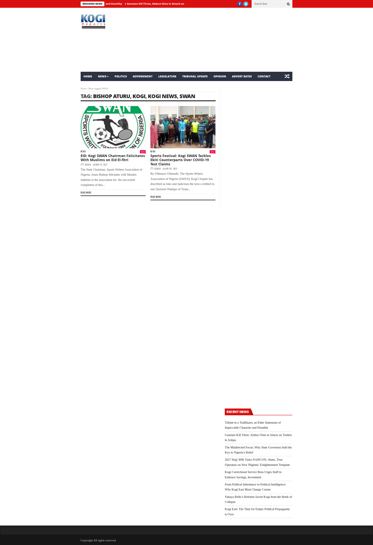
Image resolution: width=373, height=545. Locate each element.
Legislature (167, 76)
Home (88, 76)
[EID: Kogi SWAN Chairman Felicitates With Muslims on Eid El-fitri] (113, 127)
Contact (264, 76)
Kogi (138, 96)
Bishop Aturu (111, 96)
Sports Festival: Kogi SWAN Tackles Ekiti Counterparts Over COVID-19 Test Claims (180, 159)
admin (88, 164)
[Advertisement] (222, 40)
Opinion (220, 76)
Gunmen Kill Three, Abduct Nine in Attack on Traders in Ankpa (157, 3)
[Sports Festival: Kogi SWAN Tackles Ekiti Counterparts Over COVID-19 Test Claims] (182, 127)
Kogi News (162, 96)
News (102, 76)
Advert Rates (242, 76)
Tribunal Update (195, 76)
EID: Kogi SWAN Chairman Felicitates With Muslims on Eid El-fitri (113, 157)
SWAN (187, 96)
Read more (86, 192)
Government (143, 76)
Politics (121, 76)
